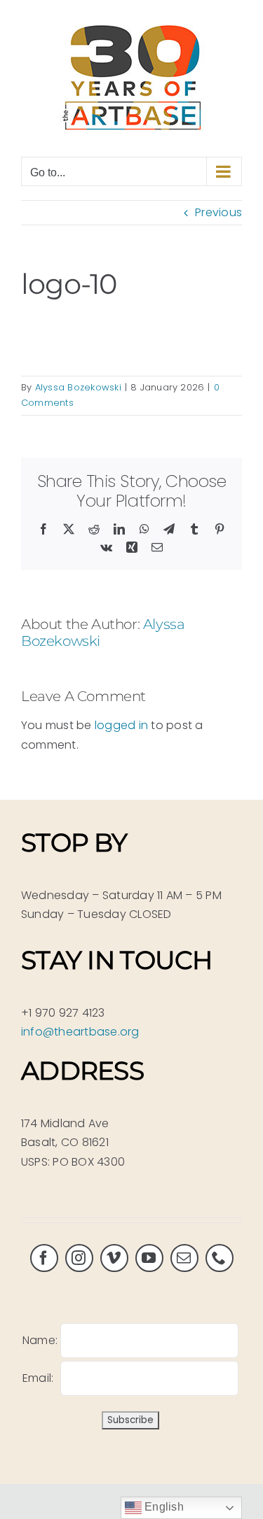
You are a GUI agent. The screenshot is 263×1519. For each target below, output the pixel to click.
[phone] (219, 1258)
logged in (121, 725)
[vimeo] (114, 1258)
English (163, 1507)
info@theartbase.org (80, 1032)
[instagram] (79, 1258)
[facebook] (44, 1258)
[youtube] (149, 1258)
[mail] (184, 1258)
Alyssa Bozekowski (78, 387)
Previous (218, 212)
